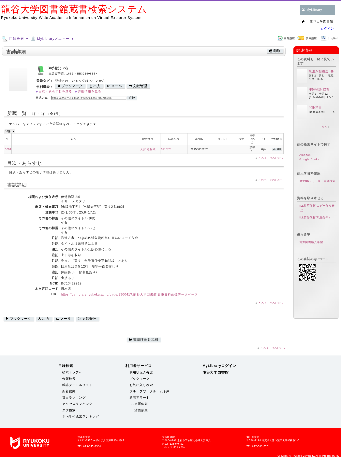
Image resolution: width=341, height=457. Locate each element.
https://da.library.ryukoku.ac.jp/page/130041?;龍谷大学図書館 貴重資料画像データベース (129, 294)
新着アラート (139, 397)
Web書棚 (277, 149)
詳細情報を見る (89, 91)
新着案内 (69, 391)
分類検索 (69, 378)
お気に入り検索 (141, 385)
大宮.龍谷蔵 (148, 149)
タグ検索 (69, 410)
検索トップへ (72, 372)
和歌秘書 (315, 107)
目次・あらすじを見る (55, 91)
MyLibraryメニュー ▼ (55, 39)
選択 (132, 98)
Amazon (305, 154)
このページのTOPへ (271, 158)
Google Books (309, 159)
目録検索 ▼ (18, 39)
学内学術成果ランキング (80, 416)
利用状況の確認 (141, 372)
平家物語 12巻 (319, 89)
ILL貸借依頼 (138, 410)
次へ (324, 126)
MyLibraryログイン (219, 366)
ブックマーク (139, 378)
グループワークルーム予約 (149, 391)
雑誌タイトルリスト (77, 385)
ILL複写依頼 (138, 404)
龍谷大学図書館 (215, 372)
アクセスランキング (77, 404)
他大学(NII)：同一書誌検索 (317, 181)
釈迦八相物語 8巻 (321, 71)
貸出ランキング (74, 397)
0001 (8, 149)
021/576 (166, 149)
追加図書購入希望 (311, 242)
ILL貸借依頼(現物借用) (314, 217)
